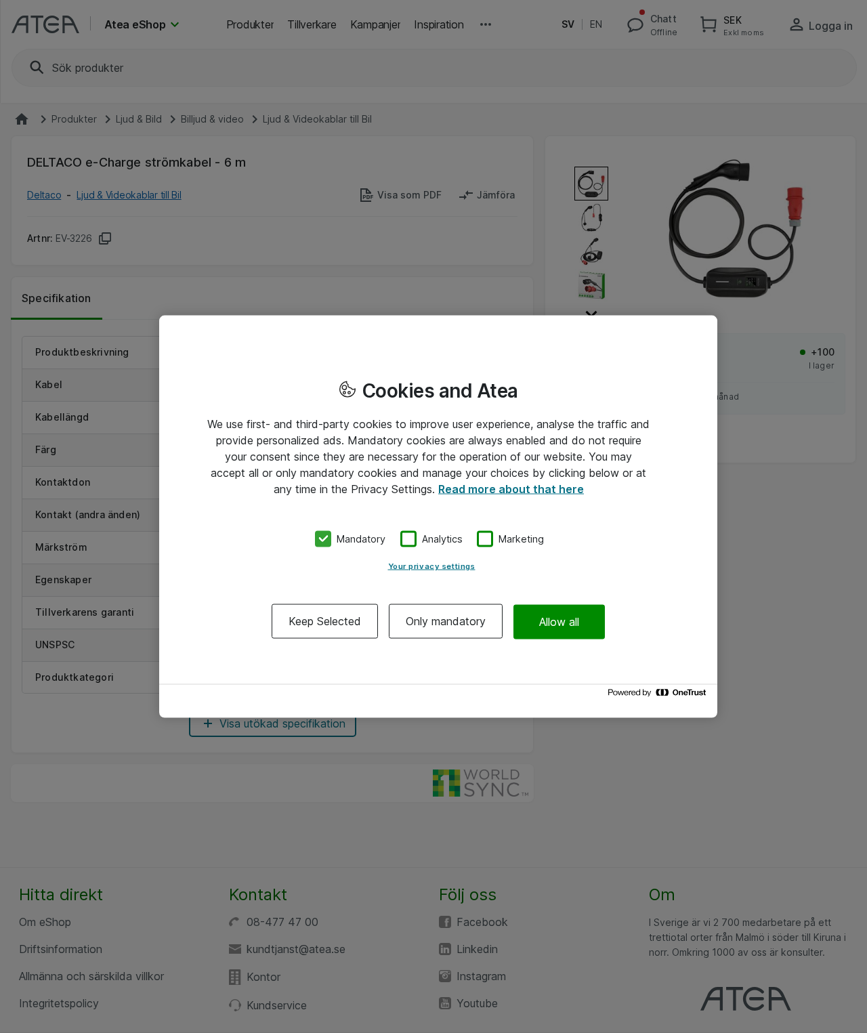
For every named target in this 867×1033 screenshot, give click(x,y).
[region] (438, 516)
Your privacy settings (431, 566)
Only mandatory (446, 621)
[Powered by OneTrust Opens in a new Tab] (659, 696)
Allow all (559, 621)
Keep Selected (325, 621)
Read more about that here (511, 488)
